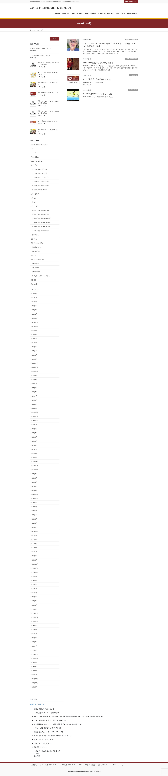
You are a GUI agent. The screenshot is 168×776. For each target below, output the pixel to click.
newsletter (34, 153)
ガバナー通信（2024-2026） (48, 765)
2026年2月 (34, 310)
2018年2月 (34, 650)
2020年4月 (34, 547)
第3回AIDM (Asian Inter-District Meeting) (110, 765)
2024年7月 (34, 384)
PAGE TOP (162, 751)
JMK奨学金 (35, 263)
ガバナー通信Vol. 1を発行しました (40, 48)
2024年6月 (34, 388)
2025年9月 (34, 330)
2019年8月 (34, 580)
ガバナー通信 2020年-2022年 (41, 218)
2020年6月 (34, 539)
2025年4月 (34, 351)
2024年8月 (34, 379)
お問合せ (33, 198)
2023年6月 (34, 437)
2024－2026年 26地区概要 (87, 765)
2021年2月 (34, 519)
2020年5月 (34, 543)
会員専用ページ (132, 1)
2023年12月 (34, 412)
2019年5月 (34, 593)
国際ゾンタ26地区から (38, 243)
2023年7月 (34, 433)
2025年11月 (34, 322)
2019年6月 (34, 588)
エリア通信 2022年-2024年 (40, 181)
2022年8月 (34, 478)
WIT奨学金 (35, 267)
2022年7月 (34, 482)
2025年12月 (34, 318)
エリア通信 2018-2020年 (39, 173)
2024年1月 (34, 408)
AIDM (32, 149)
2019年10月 (34, 572)
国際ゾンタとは (35, 255)
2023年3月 (34, 449)
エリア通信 (133, 75)
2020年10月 (34, 531)
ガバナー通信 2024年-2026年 (41, 226)
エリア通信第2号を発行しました (97, 79)
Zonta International (131, 39)
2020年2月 (34, 556)
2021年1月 (34, 523)
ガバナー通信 (133, 89)
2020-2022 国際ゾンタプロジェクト (98, 63)
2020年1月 (34, 560)
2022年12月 (34, 461)
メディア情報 (35, 235)
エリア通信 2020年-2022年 (40, 177)
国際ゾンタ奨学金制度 (37, 259)
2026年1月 (34, 314)
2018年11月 (34, 617)
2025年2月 (34, 359)
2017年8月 (34, 662)
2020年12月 (34, 527)
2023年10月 (34, 420)
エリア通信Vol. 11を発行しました (48, 121)
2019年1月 (34, 609)
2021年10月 (34, 498)
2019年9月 (34, 576)
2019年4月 (34, 597)
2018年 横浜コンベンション (39, 144)
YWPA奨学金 (36, 271)
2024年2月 (34, 404)
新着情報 (33, 280)
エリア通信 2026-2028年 (39, 190)
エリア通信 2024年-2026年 (40, 185)
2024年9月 (34, 375)
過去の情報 (34, 284)
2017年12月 (34, 654)
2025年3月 (34, 355)
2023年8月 (34, 429)
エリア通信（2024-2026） (68, 765)
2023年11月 (34, 416)
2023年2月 (34, 453)
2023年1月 (34, 457)
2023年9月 (34, 424)
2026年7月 (34, 297)
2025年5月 (34, 347)
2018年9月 (34, 625)
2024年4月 (34, 396)
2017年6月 (34, 666)
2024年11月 (34, 367)
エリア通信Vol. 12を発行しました (48, 92)
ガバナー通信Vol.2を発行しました (97, 94)
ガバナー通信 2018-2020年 (40, 214)
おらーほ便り (35, 194)
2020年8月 (34, 535)
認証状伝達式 (36, 251)
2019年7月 (34, 584)
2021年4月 (34, 515)
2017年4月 (34, 670)
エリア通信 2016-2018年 (39, 169)
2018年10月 (34, 621)
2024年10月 (34, 371)
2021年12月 (34, 494)
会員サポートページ (37, 704)
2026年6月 (34, 302)
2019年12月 (34, 564)
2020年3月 (34, 552)
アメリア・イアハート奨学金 (41, 276)
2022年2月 (34, 490)
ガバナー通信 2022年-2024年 (41, 222)
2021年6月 (34, 511)
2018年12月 (34, 613)
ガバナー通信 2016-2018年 (40, 210)
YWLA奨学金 (35, 157)
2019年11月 (34, 568)
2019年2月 (34, 605)
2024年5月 (34, 392)
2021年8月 (34, 506)
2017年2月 (34, 675)
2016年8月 (34, 687)
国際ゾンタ (34, 239)
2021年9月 (34, 502)
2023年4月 (34, 445)
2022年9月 (34, 474)
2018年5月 (34, 642)
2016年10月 (34, 683)
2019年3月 (34, 601)
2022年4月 (34, 486)
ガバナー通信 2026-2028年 (40, 231)
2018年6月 (34, 638)
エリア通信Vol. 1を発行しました (40, 55)
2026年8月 (34, 293)
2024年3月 (34, 400)
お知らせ (33, 202)
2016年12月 (34, 679)
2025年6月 (34, 343)
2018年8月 (34, 629)
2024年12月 (34, 363)
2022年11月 (34, 465)
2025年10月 (34, 326)
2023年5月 (34, 441)
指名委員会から (37, 247)
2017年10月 (34, 658)
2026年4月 (34, 306)
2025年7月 (34, 338)
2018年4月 (34, 646)
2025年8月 (34, 334)
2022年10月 (34, 470)
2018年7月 (34, 634)
